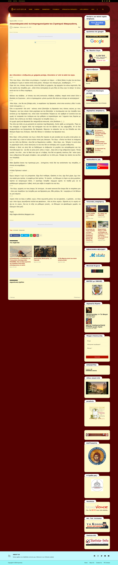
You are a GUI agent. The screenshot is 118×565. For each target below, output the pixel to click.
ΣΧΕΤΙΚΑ (15, 1)
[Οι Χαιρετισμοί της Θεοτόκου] (90, 150)
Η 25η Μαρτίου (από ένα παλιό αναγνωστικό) (67, 259)
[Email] (37, 235)
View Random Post (97, 23)
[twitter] (106, 1)
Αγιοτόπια (19, 562)
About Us (92, 562)
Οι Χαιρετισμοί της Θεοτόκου (100, 149)
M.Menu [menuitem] (37, 9)
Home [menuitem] (30, 9)
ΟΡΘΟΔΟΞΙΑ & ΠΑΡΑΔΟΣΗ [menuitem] (69, 9)
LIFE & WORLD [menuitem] (84, 9)
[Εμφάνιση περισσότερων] (40, 235)
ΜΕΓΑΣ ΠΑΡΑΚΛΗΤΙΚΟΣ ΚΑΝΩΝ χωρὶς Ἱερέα (101, 142)
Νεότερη (13, 297)
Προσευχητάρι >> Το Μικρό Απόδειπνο (95, 123)
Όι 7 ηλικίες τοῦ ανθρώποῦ (102, 214)
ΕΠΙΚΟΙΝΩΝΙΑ (22, 1)
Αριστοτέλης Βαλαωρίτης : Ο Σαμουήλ (42, 259)
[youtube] (109, 1)
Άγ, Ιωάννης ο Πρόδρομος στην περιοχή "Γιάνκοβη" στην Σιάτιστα (100, 133)
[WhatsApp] (31, 235)
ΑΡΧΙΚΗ (10, 1)
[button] (97, 9)
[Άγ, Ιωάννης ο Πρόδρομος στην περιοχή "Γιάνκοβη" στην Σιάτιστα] (90, 132)
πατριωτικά (21, 230)
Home (85, 562)
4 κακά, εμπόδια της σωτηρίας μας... (90, 215)
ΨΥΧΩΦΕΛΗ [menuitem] (56, 9)
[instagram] (104, 1)
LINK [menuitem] (92, 9)
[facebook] (102, 1)
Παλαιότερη (77, 297)
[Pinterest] (34, 235)
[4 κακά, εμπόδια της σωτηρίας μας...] (91, 208)
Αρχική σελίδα (13, 20)
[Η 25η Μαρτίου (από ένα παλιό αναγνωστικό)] (69, 251)
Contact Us (99, 562)
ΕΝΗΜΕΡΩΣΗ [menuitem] (45, 9)
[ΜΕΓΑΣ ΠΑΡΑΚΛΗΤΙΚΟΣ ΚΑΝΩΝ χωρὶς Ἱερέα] (90, 142)
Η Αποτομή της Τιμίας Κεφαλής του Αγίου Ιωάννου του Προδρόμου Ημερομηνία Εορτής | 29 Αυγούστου (90, 234)
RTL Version (107, 562)
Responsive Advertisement (45, 36)
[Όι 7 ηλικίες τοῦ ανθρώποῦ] (103, 208)
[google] (91, 171)
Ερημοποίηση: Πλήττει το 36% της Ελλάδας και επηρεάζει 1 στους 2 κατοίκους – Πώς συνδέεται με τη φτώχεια (103, 233)
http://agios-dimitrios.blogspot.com (22, 214)
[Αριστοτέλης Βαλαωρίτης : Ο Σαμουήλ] (45, 251)
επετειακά (20, 20)
